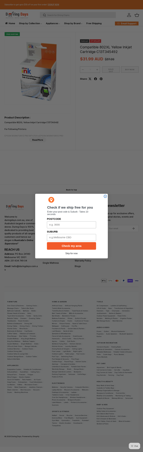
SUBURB (52, 231)
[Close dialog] (105, 196)
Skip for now (71, 253)
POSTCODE (54, 219)
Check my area (71, 245)
